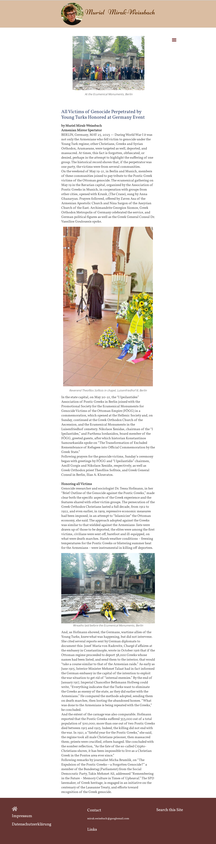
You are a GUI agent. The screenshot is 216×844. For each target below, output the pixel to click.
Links (92, 830)
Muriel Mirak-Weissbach (120, 12)
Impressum (22, 816)
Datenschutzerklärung (31, 824)
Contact (94, 810)
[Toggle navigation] (174, 39)
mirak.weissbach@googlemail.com (108, 818)
